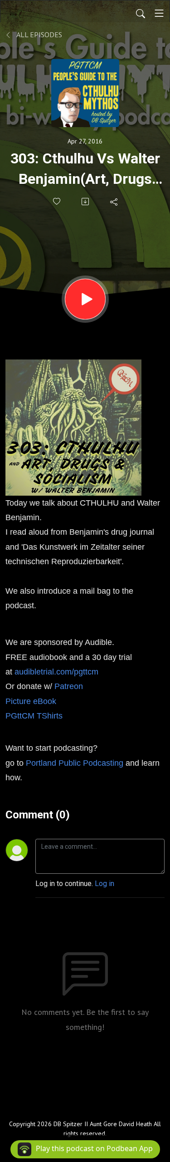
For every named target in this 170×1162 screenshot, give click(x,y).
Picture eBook (30, 701)
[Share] (114, 202)
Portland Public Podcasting (74, 763)
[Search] (140, 13)
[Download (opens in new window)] (86, 201)
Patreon (68, 686)
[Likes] (57, 201)
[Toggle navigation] (159, 13)
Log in (104, 883)
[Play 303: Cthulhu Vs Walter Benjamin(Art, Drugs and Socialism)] (85, 299)
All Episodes (38, 34)
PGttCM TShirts (35, 715)
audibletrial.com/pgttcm (56, 671)
